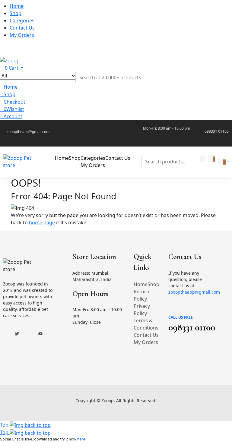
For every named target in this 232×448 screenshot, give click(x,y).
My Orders (146, 342)
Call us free (180, 317)
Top (5, 424)
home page (42, 222)
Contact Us (146, 335)
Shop (153, 284)
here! (81, 439)
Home (141, 284)
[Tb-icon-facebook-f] (5, 334)
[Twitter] (17, 334)
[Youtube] (40, 334)
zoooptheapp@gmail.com (194, 292)
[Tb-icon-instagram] (29, 334)
